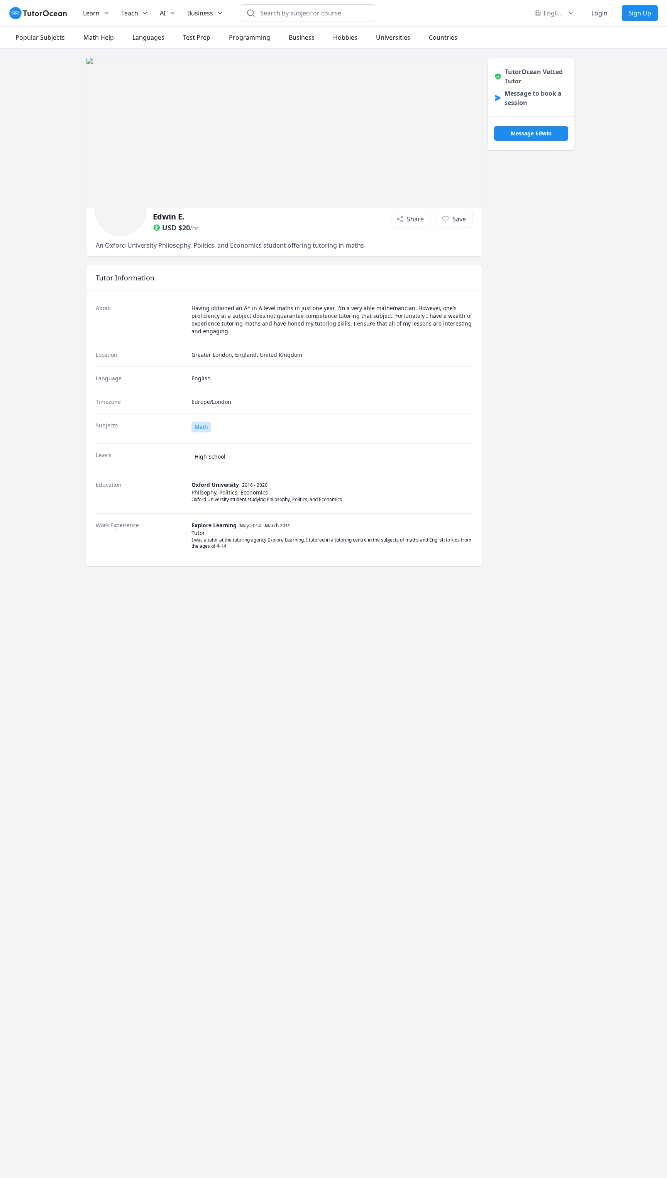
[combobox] (313, 13)
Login (599, 13)
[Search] (251, 13)
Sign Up (639, 13)
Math (201, 426)
